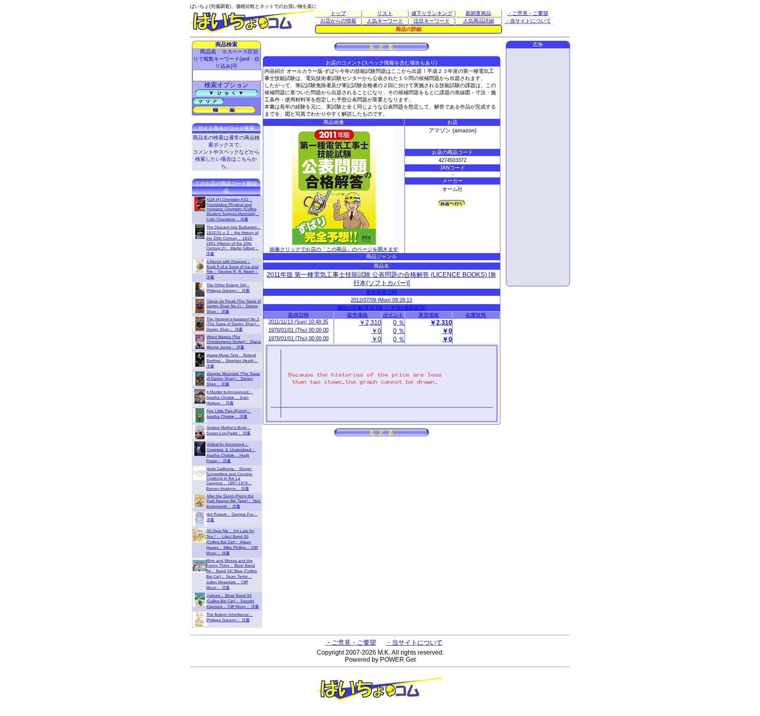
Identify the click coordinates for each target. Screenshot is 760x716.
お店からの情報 (338, 21)
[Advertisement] (538, 167)
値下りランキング (431, 13)
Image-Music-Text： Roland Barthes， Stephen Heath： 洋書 (232, 360)
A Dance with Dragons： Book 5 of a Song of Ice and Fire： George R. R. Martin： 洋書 (232, 269)
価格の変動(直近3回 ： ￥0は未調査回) (381, 307)
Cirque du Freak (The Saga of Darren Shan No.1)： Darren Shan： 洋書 (233, 306)
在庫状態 (476, 315)
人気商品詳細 (478, 21)
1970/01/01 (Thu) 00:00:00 (298, 330)
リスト (385, 13)
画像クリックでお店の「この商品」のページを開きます (334, 249)
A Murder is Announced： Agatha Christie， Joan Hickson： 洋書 (229, 397)
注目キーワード (432, 21)
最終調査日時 (381, 292)
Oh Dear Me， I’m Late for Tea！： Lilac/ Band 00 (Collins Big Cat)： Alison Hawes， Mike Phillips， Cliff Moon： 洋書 (232, 542)
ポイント (393, 315)
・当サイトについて (528, 21)
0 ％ (399, 322)
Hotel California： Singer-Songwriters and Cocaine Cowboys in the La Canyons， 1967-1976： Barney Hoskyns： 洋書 (229, 479)
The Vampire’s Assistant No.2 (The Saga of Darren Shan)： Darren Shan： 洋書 (233, 324)
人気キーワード (385, 21)
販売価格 (357, 315)
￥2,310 (370, 322)
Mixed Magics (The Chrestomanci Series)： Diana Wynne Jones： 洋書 (233, 342)
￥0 (376, 331)
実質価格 (428, 315)
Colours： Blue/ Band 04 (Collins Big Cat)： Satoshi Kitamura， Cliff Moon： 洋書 (232, 601)
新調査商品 (478, 13)
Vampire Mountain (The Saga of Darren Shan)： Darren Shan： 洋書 (233, 378)
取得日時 (298, 315)
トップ (338, 13)
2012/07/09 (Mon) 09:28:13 (381, 300)
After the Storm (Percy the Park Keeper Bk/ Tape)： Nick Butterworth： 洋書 (233, 501)
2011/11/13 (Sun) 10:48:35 (298, 322)
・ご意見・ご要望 (527, 13)
